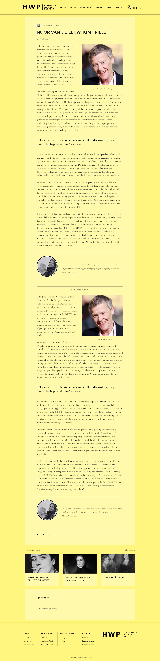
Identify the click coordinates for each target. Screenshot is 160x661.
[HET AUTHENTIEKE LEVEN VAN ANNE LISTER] (80, 564)
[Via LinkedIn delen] (43, 534)
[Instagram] (129, 7)
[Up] (81, 627)
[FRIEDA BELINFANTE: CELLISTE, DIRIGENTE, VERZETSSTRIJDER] (42, 563)
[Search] (139, 7)
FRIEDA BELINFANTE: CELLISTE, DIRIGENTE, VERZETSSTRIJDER (39, 579)
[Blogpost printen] (55, 534)
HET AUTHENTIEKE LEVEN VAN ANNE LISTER (79, 579)
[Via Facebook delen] (38, 534)
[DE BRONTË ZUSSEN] (118, 563)
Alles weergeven (130, 550)
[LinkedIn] (135, 7)
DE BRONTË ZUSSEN (114, 577)
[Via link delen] (49, 534)
